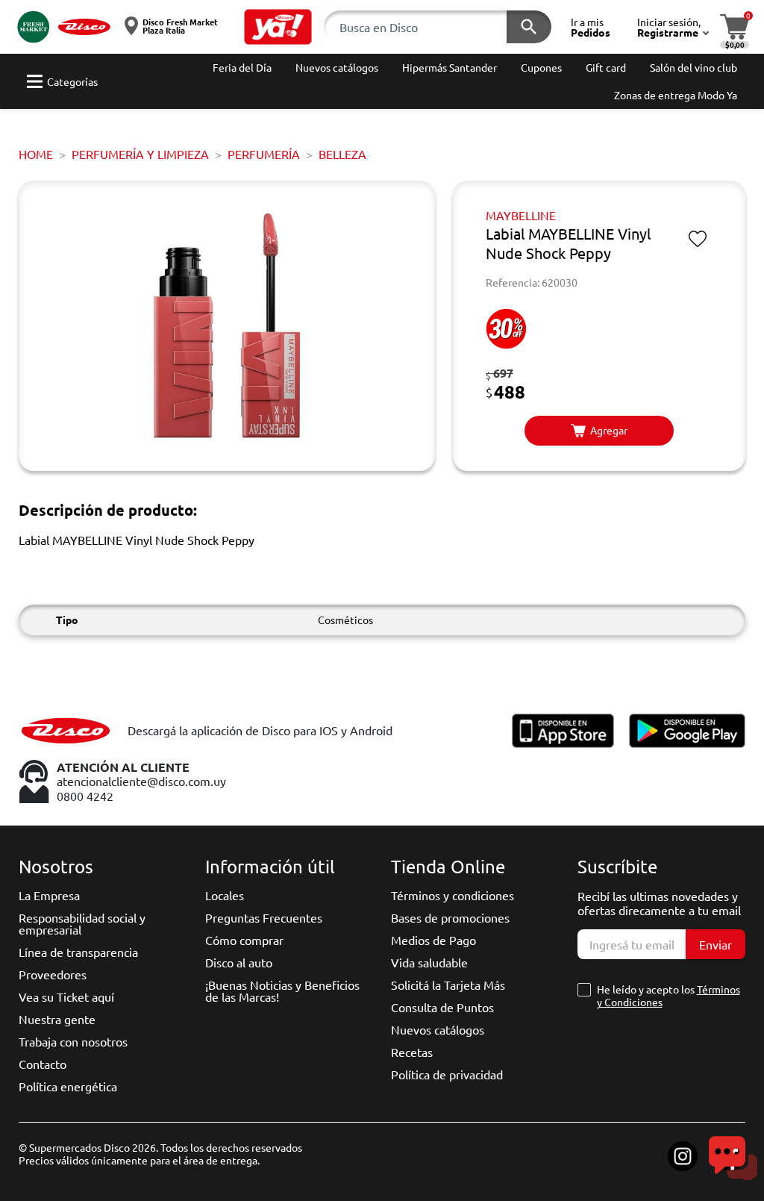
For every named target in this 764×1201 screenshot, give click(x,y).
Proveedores (53, 974)
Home (36, 153)
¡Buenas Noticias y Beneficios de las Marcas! (282, 990)
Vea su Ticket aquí (66, 996)
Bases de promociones (450, 917)
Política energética (68, 1086)
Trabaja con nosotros (73, 1041)
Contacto (42, 1064)
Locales (224, 895)
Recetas (412, 1052)
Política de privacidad (447, 1074)
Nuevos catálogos (437, 1029)
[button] (278, 27)
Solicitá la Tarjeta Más (448, 985)
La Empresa (49, 895)
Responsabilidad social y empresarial (82, 923)
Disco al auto (238, 962)
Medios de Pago (433, 940)
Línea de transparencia (78, 952)
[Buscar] (529, 26)
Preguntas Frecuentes (263, 917)
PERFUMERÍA (264, 153)
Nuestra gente (57, 1019)
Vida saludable (429, 962)
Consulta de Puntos (442, 1007)
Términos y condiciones (452, 895)
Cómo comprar (244, 940)
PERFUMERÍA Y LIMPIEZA (140, 153)
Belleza (342, 153)
